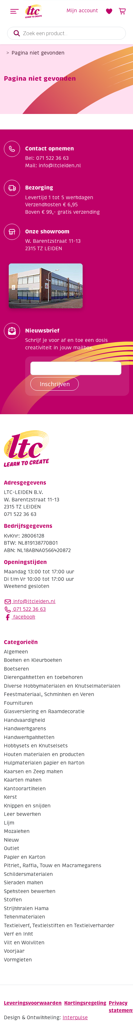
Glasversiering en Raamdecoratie (44, 711)
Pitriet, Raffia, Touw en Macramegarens (52, 865)
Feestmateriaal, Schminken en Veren (49, 694)
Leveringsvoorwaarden (33, 1003)
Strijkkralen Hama (26, 908)
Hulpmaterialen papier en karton (44, 763)
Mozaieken (17, 831)
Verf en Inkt (18, 934)
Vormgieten (18, 960)
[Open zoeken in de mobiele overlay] (66, 33)
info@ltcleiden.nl (34, 601)
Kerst (10, 797)
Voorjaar (14, 951)
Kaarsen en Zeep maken (33, 771)
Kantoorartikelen (25, 789)
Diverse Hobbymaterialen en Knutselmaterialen (62, 686)
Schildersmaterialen (28, 874)
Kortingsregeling (85, 1003)
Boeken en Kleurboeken (33, 660)
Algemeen (16, 652)
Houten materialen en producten (44, 754)
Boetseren (16, 669)
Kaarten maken (23, 780)
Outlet (11, 848)
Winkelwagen (122, 11)
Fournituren (18, 703)
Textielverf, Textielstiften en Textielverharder (59, 925)
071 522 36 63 (29, 609)
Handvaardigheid (24, 720)
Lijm (9, 823)
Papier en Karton (25, 857)
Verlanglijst (109, 11)
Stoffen (13, 900)
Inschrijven (55, 384)
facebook (23, 617)
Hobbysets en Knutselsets (36, 746)
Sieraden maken (23, 883)
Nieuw (11, 840)
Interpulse (75, 1018)
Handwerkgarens (25, 729)
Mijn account (82, 11)
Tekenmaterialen (24, 917)
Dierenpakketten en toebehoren (43, 677)
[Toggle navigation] (14, 11)
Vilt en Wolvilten (24, 943)
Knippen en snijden (27, 806)
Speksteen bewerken (30, 891)
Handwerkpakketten (29, 737)
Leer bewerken (22, 814)
